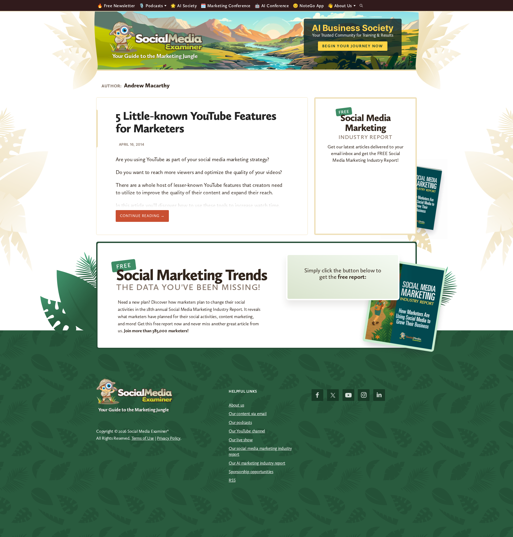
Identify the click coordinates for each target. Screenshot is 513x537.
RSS (232, 480)
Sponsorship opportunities (251, 471)
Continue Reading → (144, 217)
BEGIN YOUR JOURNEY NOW (352, 46)
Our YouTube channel (247, 431)
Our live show (240, 439)
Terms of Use (142, 438)
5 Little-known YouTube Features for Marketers (196, 122)
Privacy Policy (168, 438)
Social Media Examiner (156, 37)
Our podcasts (240, 422)
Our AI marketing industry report (257, 463)
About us (236, 405)
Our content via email (248, 413)
